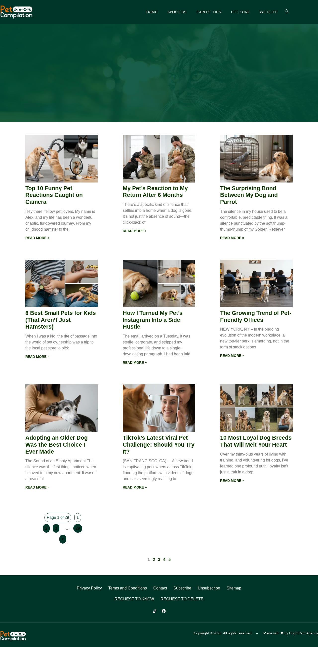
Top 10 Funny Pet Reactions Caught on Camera (54, 195)
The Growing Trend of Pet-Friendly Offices (255, 316)
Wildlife (269, 12)
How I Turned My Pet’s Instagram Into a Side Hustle (153, 320)
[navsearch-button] (284, 12)
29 (78, 528)
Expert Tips (209, 12)
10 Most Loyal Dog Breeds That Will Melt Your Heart (256, 441)
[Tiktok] (155, 611)
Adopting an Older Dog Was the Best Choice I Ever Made (56, 444)
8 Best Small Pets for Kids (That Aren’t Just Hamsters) (60, 320)
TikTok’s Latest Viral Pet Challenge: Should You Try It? (159, 444)
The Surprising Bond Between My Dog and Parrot (249, 195)
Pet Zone (240, 12)
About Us (177, 12)
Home (152, 12)
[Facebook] (164, 611)
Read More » (37, 238)
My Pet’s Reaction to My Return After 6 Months (155, 191)
